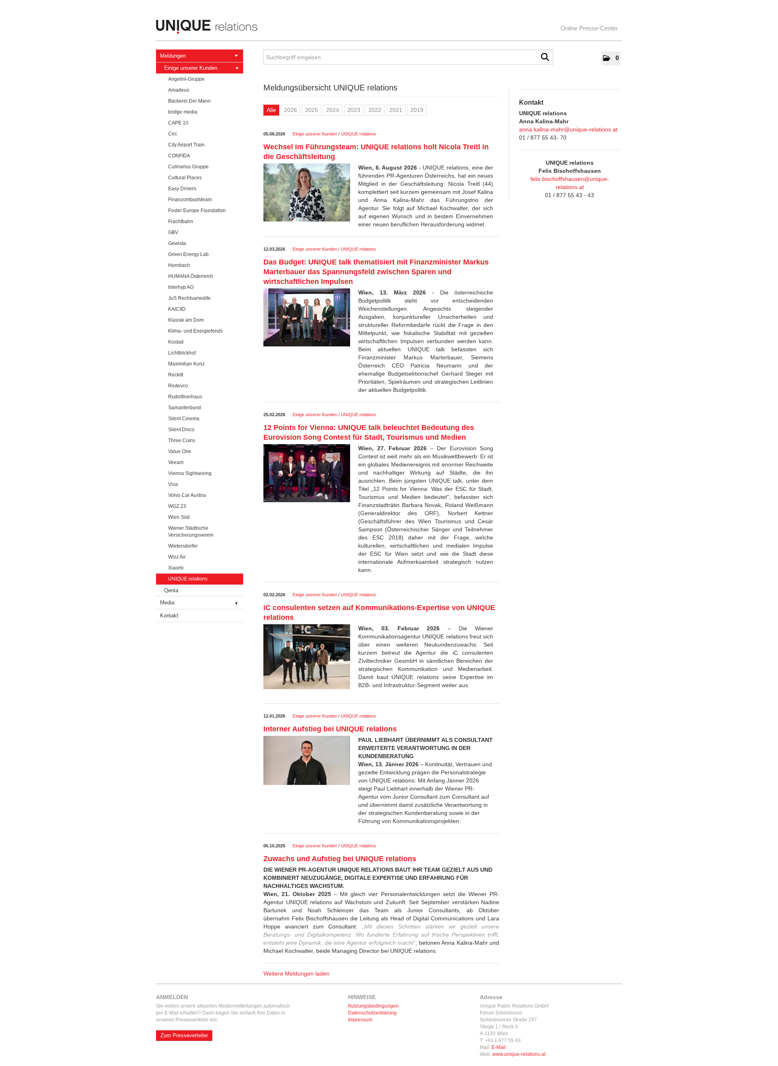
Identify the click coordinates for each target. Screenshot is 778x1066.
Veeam (176, 462)
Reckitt (175, 375)
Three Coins (181, 440)
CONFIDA (179, 156)
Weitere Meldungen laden (296, 973)
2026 (290, 110)
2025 (311, 110)
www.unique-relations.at (518, 1054)
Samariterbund (184, 407)
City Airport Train (186, 145)
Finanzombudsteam (190, 199)
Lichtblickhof (182, 353)
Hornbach (179, 265)
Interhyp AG (181, 287)
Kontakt (169, 616)
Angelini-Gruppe (186, 79)
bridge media (182, 112)
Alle (271, 110)
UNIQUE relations (187, 579)
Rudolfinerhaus (185, 397)
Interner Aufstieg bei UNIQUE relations (330, 729)
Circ (172, 134)
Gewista (177, 243)
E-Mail (499, 1047)
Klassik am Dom (186, 320)
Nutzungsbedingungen (373, 1006)
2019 (416, 110)
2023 (353, 110)
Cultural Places (185, 178)
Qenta (171, 590)
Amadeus (178, 90)
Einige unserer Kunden (190, 68)
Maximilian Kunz (186, 364)
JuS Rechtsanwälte (189, 298)
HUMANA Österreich (190, 276)
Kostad (176, 342)
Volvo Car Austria (187, 495)
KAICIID (177, 309)
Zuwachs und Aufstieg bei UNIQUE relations (339, 859)
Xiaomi (176, 568)
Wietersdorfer (183, 546)
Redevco (178, 386)
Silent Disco (181, 429)
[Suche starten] (545, 57)
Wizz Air (177, 557)
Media (167, 603)
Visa (173, 484)
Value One (179, 451)
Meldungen (173, 56)
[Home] (389, 27)
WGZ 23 (177, 506)
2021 (395, 110)
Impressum (360, 1020)
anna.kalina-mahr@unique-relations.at (568, 129)
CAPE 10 (178, 123)
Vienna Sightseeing (190, 473)
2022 (374, 110)
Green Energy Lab (188, 254)
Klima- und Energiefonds (195, 331)
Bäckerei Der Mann (189, 101)
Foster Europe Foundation (197, 210)
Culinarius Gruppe (188, 167)
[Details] (306, 195)
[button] (610, 58)
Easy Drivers (182, 188)
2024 (332, 110)
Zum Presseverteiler (184, 1035)
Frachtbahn (180, 221)
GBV (173, 232)
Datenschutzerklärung (372, 1013)
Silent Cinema (183, 418)
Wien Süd (179, 517)
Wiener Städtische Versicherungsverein (191, 531)
